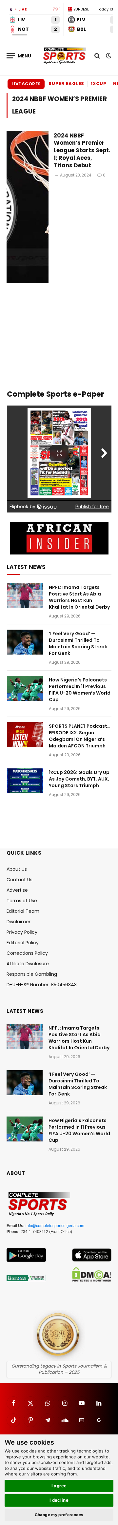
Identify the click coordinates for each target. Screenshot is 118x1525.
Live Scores (26, 84)
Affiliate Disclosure (28, 963)
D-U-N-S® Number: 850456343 (42, 984)
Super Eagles (66, 83)
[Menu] (19, 55)
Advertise (17, 890)
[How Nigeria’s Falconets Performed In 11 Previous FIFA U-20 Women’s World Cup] (25, 688)
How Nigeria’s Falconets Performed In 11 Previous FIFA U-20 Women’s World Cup (79, 690)
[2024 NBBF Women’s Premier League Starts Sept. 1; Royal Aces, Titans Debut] (28, 207)
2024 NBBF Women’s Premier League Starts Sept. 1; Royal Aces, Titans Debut (82, 150)
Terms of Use (22, 900)
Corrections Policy (27, 953)
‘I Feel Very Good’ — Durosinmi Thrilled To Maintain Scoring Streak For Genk (78, 643)
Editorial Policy (23, 942)
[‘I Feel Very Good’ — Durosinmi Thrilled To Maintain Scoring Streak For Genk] (25, 642)
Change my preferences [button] (59, 1514)
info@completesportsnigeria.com (55, 1225)
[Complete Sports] (64, 55)
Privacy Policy (22, 932)
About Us (17, 869)
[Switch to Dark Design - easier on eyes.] (107, 56)
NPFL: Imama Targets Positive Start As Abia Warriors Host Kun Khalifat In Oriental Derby (79, 597)
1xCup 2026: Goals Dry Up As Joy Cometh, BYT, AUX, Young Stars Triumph (79, 779)
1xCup (99, 83)
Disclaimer (18, 921)
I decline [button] (59, 1500)
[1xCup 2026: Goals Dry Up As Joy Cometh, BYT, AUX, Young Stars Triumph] (25, 780)
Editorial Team (23, 911)
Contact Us (19, 879)
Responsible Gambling (32, 974)
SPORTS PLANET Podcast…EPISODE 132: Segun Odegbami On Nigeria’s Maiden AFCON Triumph (79, 736)
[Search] (97, 55)
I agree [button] (59, 1485)
